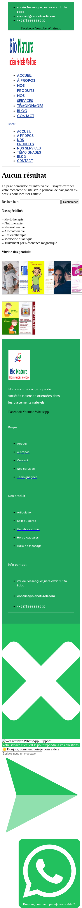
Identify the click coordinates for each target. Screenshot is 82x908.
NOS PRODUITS (25, 88)
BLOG (22, 110)
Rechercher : (10, 202)
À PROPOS (26, 80)
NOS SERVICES (25, 98)
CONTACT (25, 115)
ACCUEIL (24, 75)
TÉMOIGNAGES (30, 105)
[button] (24, 124)
